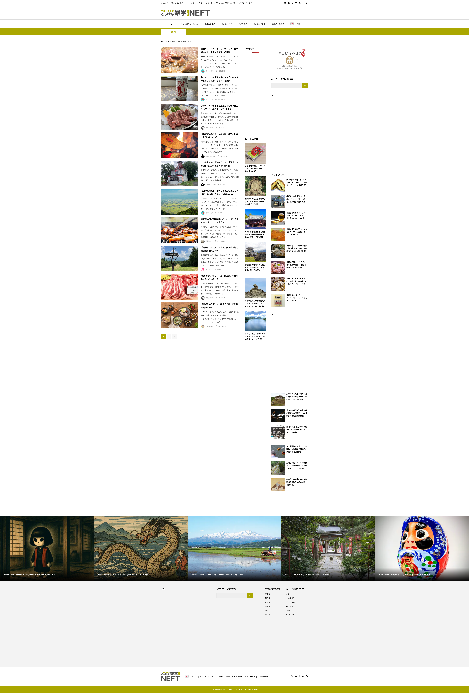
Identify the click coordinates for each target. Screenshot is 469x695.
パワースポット (292, 602)
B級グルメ (290, 615)
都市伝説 (289, 606)
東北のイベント (260, 24)
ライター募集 (250, 677)
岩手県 (267, 598)
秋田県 (267, 602)
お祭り (288, 594)
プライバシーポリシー (233, 677)
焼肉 (173, 32)
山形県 (267, 610)
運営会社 (219, 677)
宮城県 (267, 606)
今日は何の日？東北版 (189, 24)
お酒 (288, 610)
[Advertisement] (289, 131)
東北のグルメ (210, 24)
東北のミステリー (279, 24)
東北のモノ (242, 24)
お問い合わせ (263, 677)
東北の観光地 (227, 24)
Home (172, 24)
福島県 (267, 615)
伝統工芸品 (290, 598)
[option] (47, 548)
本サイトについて (206, 677)
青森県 (267, 594)
